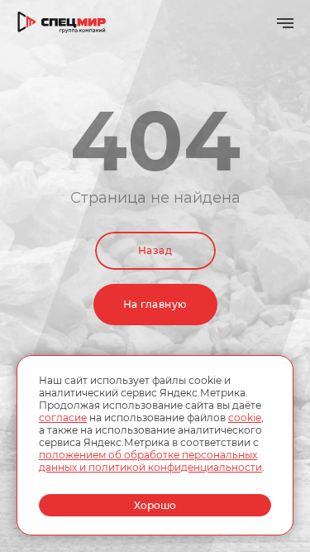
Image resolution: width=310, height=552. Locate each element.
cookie (244, 417)
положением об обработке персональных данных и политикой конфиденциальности (150, 461)
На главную (155, 304)
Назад (155, 250)
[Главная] (62, 23)
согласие (63, 417)
